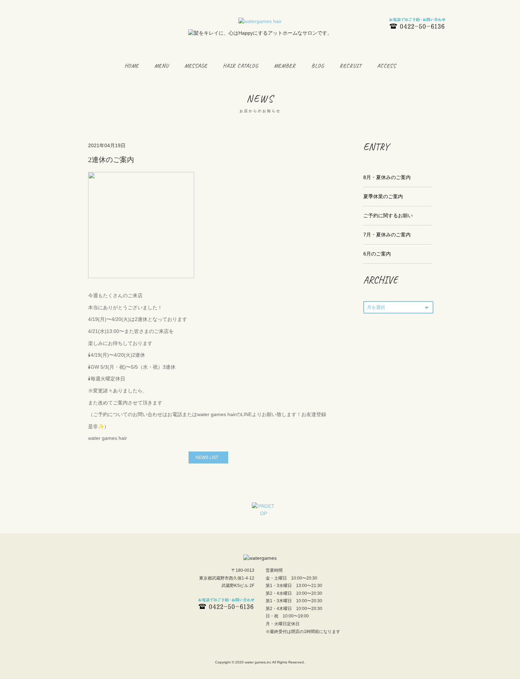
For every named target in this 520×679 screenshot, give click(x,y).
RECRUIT (351, 65)
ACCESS (386, 65)
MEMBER (285, 65)
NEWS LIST (207, 457)
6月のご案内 (377, 254)
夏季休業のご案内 (383, 196)
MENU (161, 65)
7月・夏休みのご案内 (387, 234)
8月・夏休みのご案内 (387, 177)
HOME (132, 65)
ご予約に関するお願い (388, 215)
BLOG (317, 65)
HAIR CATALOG (240, 65)
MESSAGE (195, 65)
